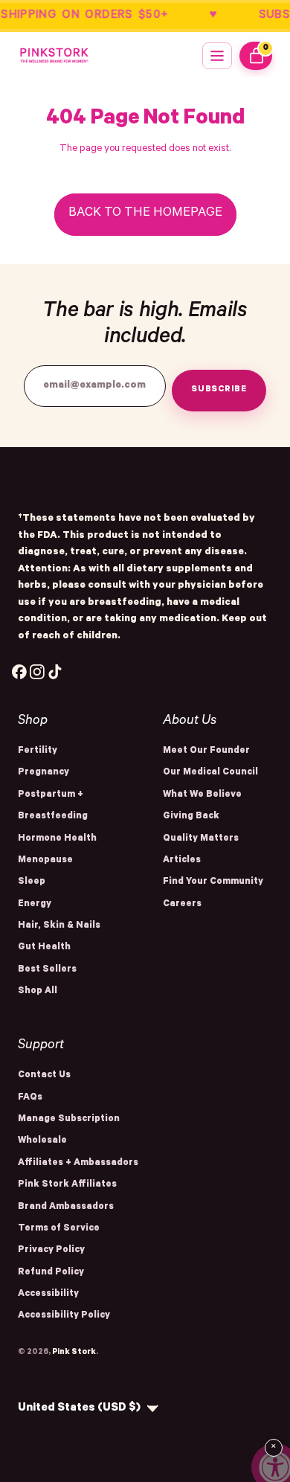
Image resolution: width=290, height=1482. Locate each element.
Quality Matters (201, 839)
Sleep (31, 882)
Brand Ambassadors (66, 1207)
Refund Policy (51, 1273)
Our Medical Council (210, 773)
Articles (182, 861)
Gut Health (44, 948)
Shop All (37, 992)
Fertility (37, 751)
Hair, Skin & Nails (59, 926)
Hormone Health (57, 839)
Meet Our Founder (206, 751)
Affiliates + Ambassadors (78, 1163)
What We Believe (202, 795)
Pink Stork (74, 1352)
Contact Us (44, 1076)
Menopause (45, 861)
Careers (182, 904)
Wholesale (42, 1141)
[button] (217, 55)
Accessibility (48, 1294)
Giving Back (191, 817)
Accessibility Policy (64, 1316)
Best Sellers (47, 970)
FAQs (30, 1098)
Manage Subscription (69, 1119)
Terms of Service (59, 1229)
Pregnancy (43, 773)
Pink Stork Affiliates (67, 1185)
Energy (34, 904)
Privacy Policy (51, 1250)
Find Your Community (213, 882)
